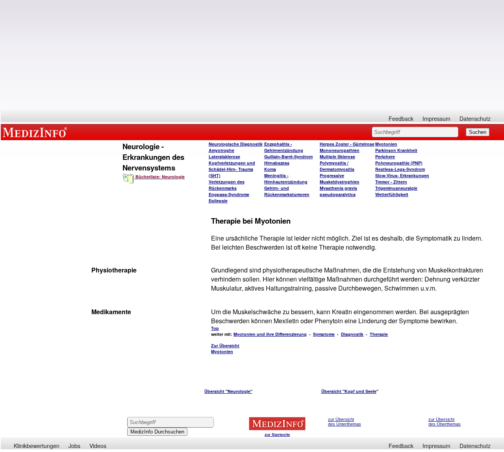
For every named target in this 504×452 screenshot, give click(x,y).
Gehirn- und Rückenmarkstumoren (286, 191)
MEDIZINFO (36, 132)
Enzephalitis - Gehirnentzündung (283, 147)
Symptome (324, 334)
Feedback (401, 118)
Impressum (436, 118)
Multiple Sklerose (337, 156)
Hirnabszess (276, 163)
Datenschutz (475, 118)
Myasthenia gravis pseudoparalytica (338, 191)
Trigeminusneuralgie (396, 188)
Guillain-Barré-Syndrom (288, 156)
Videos (97, 446)
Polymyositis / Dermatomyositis (337, 166)
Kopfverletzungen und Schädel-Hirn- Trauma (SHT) (232, 169)
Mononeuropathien (339, 150)
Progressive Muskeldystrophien (339, 178)
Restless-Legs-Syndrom (400, 169)
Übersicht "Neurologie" (228, 391)
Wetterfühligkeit (391, 194)
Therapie (379, 334)
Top (215, 328)
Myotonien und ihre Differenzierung (270, 334)
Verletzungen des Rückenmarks (227, 185)
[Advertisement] (252, 55)
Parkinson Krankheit (396, 150)
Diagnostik (352, 334)
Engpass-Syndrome (229, 194)
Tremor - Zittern (391, 182)
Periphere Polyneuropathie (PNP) (398, 160)
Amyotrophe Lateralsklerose (224, 153)
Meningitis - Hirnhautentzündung (286, 178)
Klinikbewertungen (36, 446)
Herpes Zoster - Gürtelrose (347, 144)
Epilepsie (218, 201)
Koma (270, 169)
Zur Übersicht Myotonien (225, 348)
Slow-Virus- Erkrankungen (402, 175)
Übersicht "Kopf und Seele (348, 391)
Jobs (74, 446)
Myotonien (386, 144)
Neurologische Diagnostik (236, 144)
